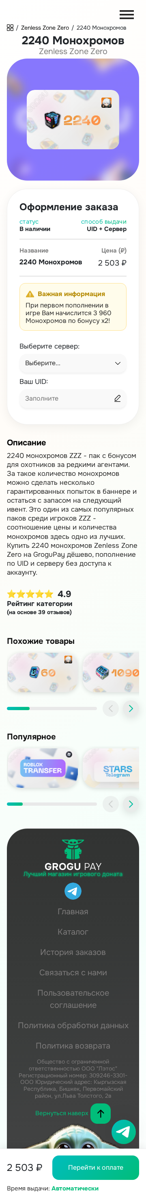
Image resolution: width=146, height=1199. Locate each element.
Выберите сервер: (49, 347)
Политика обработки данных (73, 1025)
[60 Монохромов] (43, 672)
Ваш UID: (33, 382)
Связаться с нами (73, 973)
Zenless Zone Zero (45, 28)
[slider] (52, 708)
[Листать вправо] (131, 708)
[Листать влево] (111, 708)
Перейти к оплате (95, 1167)
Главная (73, 912)
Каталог (73, 932)
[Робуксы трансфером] (43, 768)
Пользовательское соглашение (73, 999)
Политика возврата (73, 1046)
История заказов (73, 952)
